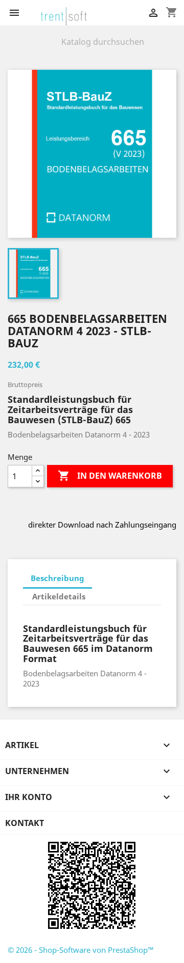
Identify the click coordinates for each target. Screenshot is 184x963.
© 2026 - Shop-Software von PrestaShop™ (81, 950)
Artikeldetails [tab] (58, 596)
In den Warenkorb (110, 476)
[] (172, 48)
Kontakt (24, 823)
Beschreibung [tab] (57, 578)
